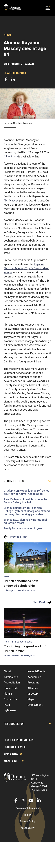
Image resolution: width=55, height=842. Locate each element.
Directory (33, 693)
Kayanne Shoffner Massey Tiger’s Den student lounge (26, 268)
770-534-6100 (39, 790)
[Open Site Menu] (48, 8)
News (7, 35)
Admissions (11, 677)
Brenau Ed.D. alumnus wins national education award (25, 521)
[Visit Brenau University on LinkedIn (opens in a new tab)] (39, 800)
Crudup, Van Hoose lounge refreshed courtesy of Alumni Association (26, 492)
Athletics (33, 688)
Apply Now (11, 754)
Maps (31, 699)
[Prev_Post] (27, 567)
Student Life (11, 688)
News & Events (37, 671)
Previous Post (18, 536)
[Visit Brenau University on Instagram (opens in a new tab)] (22, 800)
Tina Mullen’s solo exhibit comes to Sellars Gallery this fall (25, 501)
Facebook (5, 79)
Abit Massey (11, 200)
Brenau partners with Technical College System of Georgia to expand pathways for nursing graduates (27, 511)
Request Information (18, 740)
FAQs (7, 704)
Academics (34, 677)
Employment (35, 704)
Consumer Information (27, 808)
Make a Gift (12, 761)
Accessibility (28, 827)
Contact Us (10, 699)
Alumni (8, 693)
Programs (33, 682)
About (7, 671)
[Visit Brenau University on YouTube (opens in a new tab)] (30, 800)
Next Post (39, 602)
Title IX (27, 814)
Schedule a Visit (15, 747)
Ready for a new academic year (23, 528)
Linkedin (13, 79)
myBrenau (10, 710)
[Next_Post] (27, 632)
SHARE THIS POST (15, 73)
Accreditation (12, 682)
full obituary (11, 156)
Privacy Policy (27, 821)
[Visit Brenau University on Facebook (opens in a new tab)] (15, 800)
